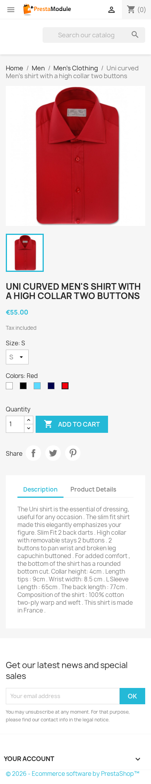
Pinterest (73, 453)
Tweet (53, 453)
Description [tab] (40, 489)
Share (33, 453)
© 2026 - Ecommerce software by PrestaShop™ (72, 774)
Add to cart (72, 424)
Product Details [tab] (93, 489)
